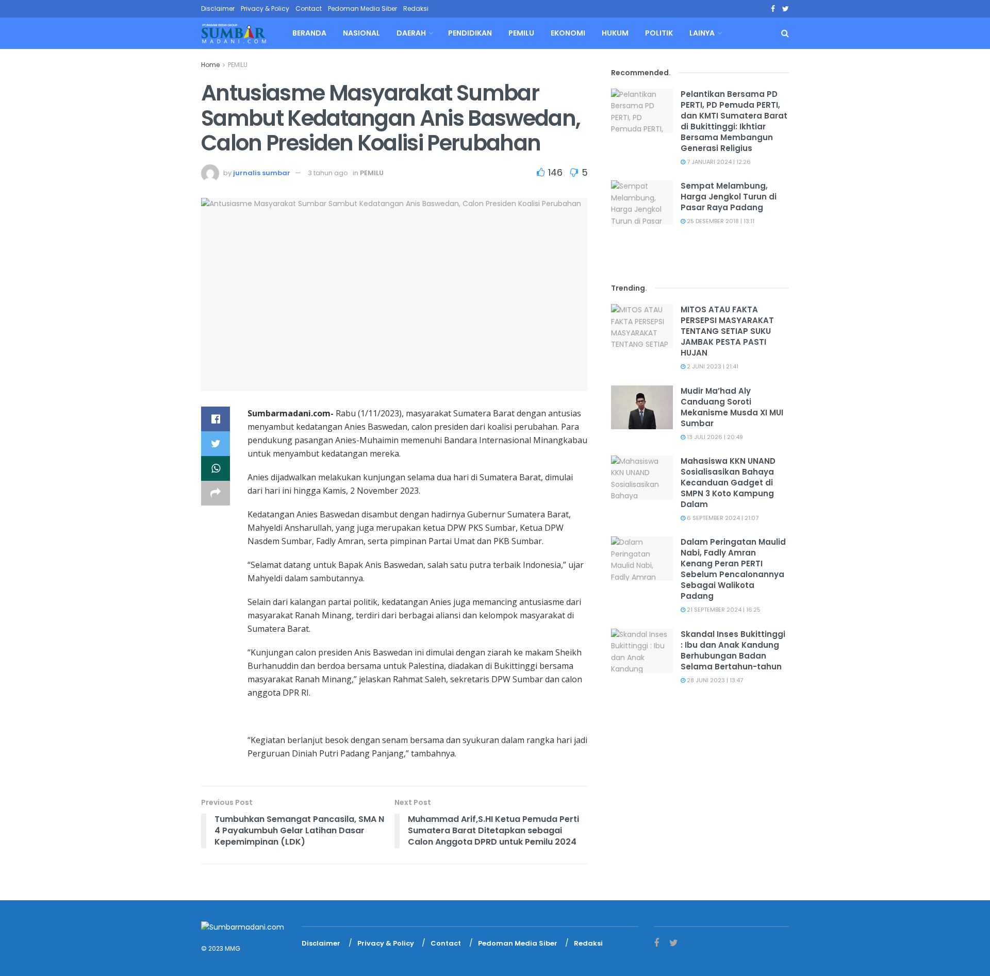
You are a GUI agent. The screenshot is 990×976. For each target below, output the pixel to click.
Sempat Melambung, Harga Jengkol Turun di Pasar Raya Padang (729, 196)
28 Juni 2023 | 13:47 (714, 680)
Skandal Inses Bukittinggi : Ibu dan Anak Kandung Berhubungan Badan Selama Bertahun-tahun (733, 650)
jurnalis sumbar (261, 173)
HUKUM (615, 33)
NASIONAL (361, 33)
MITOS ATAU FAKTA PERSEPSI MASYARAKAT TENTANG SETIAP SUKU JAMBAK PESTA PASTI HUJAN (727, 331)
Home (210, 64)
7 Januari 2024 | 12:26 (718, 162)
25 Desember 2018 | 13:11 (719, 221)
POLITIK (659, 33)
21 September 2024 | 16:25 (723, 609)
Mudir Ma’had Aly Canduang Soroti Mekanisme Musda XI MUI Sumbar (732, 407)
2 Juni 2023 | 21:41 (711, 366)
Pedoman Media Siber (362, 8)
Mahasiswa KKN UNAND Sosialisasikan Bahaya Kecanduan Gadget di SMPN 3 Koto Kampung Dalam (728, 483)
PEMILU (521, 33)
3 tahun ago (328, 173)
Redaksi (415, 8)
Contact (308, 8)
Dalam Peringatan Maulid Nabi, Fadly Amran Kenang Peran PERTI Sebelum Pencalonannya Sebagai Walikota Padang (733, 568)
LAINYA (702, 33)
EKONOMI (568, 33)
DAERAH (411, 33)
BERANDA (309, 33)
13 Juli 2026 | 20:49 (714, 437)
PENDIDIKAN (470, 33)
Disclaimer (218, 8)
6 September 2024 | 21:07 (721, 518)
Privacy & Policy (265, 8)
